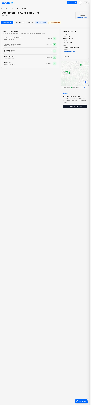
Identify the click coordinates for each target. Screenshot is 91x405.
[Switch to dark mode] (80, 2)
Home (3, 9)
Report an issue (55, 22)
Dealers (8, 9)
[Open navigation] (86, 3)
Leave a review (42, 22)
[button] (85, 82)
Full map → (84, 87)
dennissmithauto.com (69, 51)
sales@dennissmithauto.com (71, 47)
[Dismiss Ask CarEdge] (88, 399)
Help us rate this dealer (82, 17)
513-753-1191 (20, 22)
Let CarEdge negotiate (75, 106)
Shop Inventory (7, 22)
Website (30, 22)
